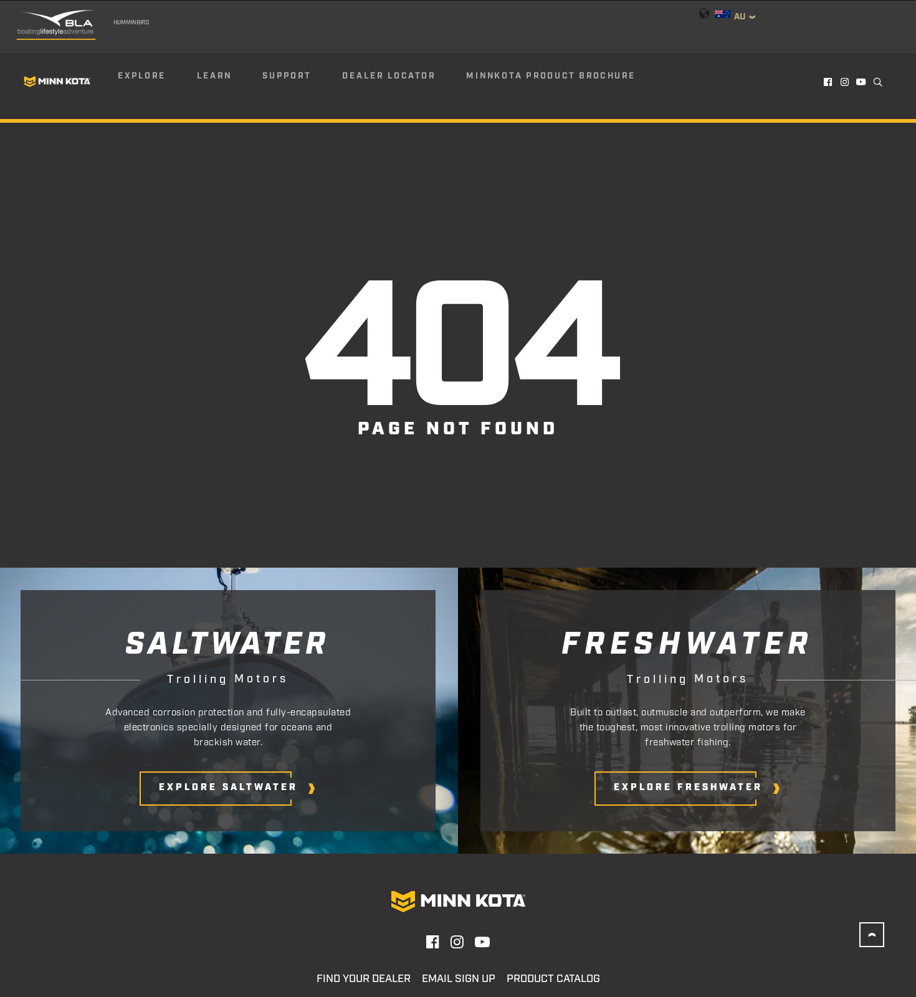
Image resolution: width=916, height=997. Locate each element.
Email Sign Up (458, 979)
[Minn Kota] (57, 81)
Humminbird (131, 22)
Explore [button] (142, 76)
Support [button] (286, 76)
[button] (828, 81)
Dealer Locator (389, 76)
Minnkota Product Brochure (551, 76)
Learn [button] (214, 76)
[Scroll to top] (871, 934)
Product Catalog (553, 979)
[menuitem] (156, 81)
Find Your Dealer (364, 979)
